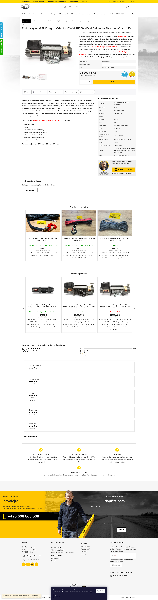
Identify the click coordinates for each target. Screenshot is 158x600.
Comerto (134, 597)
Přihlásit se (116, 565)
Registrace (132, 1)
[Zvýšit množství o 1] (89, 82)
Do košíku (114, 82)
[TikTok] (36, 564)
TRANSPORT (85, 549)
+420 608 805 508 (127, 174)
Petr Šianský (103, 172)
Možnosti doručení (84, 65)
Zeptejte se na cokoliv (125, 170)
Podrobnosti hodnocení (107, 32)
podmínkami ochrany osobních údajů (116, 524)
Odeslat (121, 530)
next (135, 235)
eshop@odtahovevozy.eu (34, 556)
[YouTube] (32, 564)
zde (91, 592)
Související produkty (56, 92)
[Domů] (33, 21)
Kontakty (84, 1)
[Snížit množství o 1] (81, 82)
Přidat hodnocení (29, 190)
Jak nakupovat (26, 1)
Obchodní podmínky (38, 1)
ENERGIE (84, 552)
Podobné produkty (72, 92)
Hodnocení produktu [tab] (40, 92)
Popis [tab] (27, 92)
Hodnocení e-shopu (87, 92)
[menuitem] (34, 14)
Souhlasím (100, 591)
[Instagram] (28, 564)
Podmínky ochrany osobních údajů (57, 1)
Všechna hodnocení (30, 436)
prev (23, 235)
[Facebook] (24, 564)
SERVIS (83, 555)
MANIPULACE (85, 546)
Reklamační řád (74, 1)
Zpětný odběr (55, 558)
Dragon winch (126, 32)
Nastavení (58, 596)
